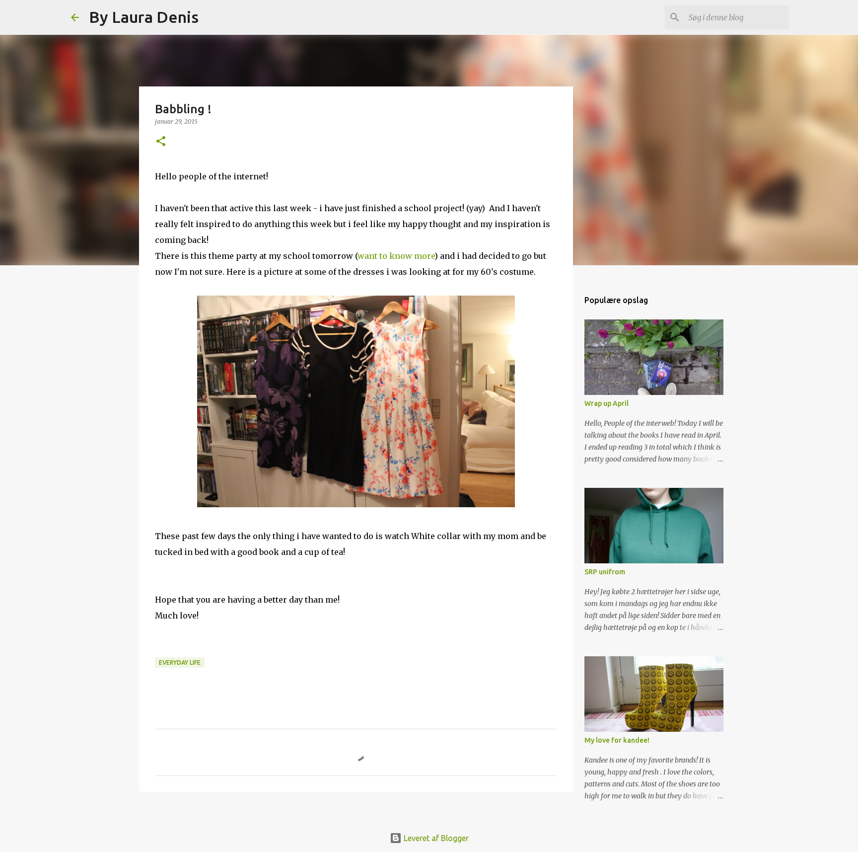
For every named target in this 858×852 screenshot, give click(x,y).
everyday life (180, 662)
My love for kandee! (616, 740)
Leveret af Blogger (435, 838)
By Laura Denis (144, 17)
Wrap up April (606, 403)
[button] (161, 142)
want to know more (396, 256)
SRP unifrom (604, 572)
